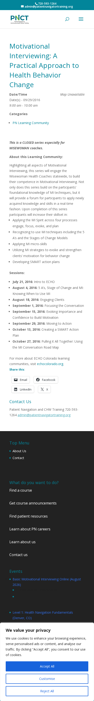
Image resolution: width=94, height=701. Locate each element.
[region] (47, 662)
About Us (19, 451)
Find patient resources (28, 516)
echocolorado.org (50, 364)
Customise (47, 678)
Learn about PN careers (29, 529)
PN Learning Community (31, 123)
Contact (18, 458)
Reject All (47, 691)
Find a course (20, 490)
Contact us (18, 554)
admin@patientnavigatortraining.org (44, 415)
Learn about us (22, 541)
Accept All (47, 666)
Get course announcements (33, 503)
